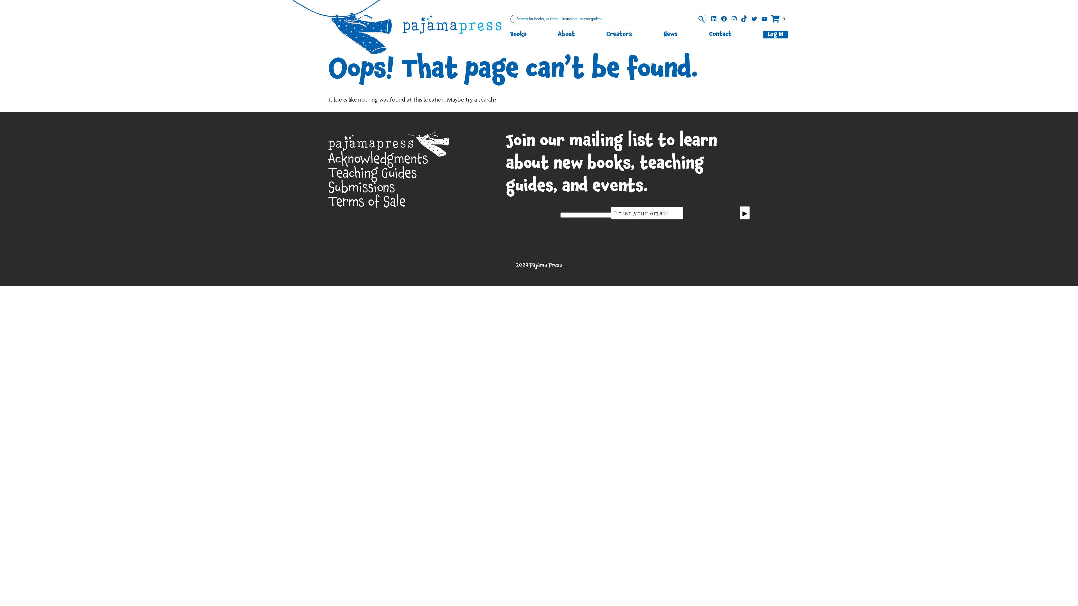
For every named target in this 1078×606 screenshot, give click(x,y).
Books (518, 35)
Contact (720, 35)
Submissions (361, 190)
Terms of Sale (367, 204)
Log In (776, 35)
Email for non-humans (533, 215)
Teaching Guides (372, 175)
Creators (619, 35)
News (670, 35)
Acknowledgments (378, 161)
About (566, 35)
